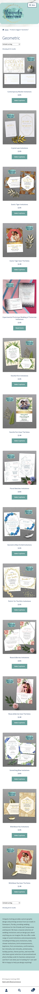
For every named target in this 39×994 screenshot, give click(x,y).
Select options (19, 100)
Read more (20, 328)
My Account (6, 990)
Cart (30, 988)
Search (19, 990)
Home (6, 30)
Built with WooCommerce (11, 982)
